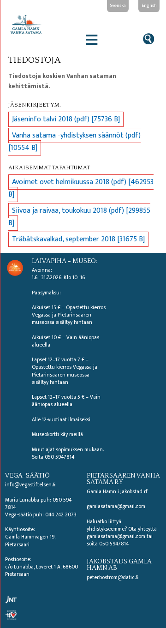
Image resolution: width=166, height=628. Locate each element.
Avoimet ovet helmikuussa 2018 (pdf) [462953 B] (81, 188)
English (149, 5)
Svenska (118, 5)
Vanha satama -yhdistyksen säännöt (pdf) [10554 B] (74, 141)
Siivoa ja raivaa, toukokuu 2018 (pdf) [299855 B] (79, 216)
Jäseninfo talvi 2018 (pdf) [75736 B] (66, 119)
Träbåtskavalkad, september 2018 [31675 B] (78, 239)
